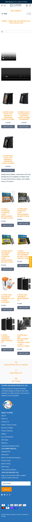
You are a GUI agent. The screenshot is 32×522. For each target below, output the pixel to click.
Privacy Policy (6, 460)
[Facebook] (2, 494)
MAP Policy (5, 467)
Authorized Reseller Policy (10, 446)
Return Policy (5, 464)
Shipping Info (5, 451)
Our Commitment (7, 437)
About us (4, 418)
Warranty (4, 443)
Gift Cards (4, 440)
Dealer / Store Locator (8, 425)
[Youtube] (4, 494)
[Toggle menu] (2, 5)
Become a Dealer (7, 428)
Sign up (6, 489)
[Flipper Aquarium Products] (16, 5)
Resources (5, 454)
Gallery (3, 434)
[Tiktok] (9, 494)
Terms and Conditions (8, 470)
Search (3, 416)
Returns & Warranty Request (11, 457)
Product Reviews (7, 431)
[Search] (6, 5)
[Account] (26, 5)
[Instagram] (7, 494)
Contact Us (5, 422)
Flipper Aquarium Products (13, 514)
